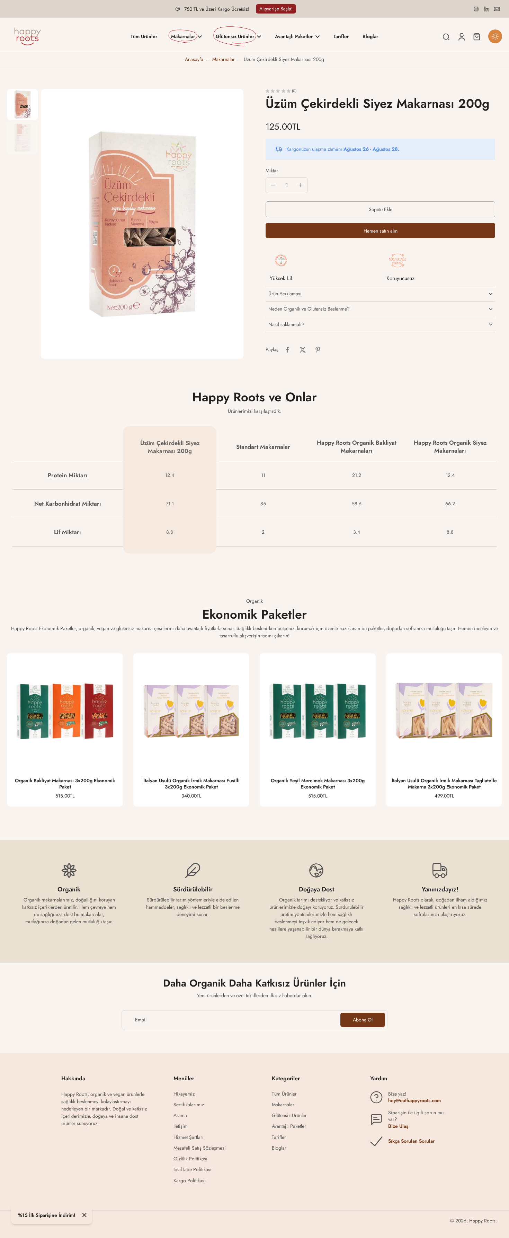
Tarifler (279, 1137)
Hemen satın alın (381, 230)
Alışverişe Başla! (276, 8)
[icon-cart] (476, 36)
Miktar (272, 170)
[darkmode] (495, 36)
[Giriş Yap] (461, 36)
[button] (380, 209)
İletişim (180, 1126)
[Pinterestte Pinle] (317, 349)
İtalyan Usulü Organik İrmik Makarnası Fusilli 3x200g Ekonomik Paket (191, 783)
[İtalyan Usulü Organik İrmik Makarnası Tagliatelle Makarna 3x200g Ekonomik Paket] (444, 711)
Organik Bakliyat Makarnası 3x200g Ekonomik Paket (65, 783)
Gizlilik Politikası (190, 1159)
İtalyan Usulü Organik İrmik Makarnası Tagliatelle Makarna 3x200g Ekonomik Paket (444, 783)
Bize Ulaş (398, 1126)
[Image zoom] (142, 224)
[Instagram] (476, 9)
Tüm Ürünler (284, 1094)
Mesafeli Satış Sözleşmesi (199, 1148)
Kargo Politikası (189, 1180)
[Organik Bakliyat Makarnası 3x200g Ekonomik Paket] (65, 711)
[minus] (273, 185)
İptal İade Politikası (192, 1169)
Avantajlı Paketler (289, 1126)
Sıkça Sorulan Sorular (411, 1140)
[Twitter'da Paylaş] (302, 349)
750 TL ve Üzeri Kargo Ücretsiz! (216, 9)
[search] (446, 36)
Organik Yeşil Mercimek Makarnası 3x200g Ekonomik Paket (318, 783)
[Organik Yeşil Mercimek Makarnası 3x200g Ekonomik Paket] (318, 711)
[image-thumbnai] (22, 104)
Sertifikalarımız (188, 1104)
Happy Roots (482, 1220)
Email (140, 1020)
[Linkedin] (486, 9)
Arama (180, 1115)
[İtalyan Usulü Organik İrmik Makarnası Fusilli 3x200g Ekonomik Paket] (191, 711)
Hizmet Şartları (188, 1137)
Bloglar (279, 1148)
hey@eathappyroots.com (414, 1100)
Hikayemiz (184, 1094)
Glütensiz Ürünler (289, 1115)
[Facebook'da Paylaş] (287, 349)
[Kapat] (84, 1215)
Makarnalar (223, 59)
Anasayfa (194, 59)
